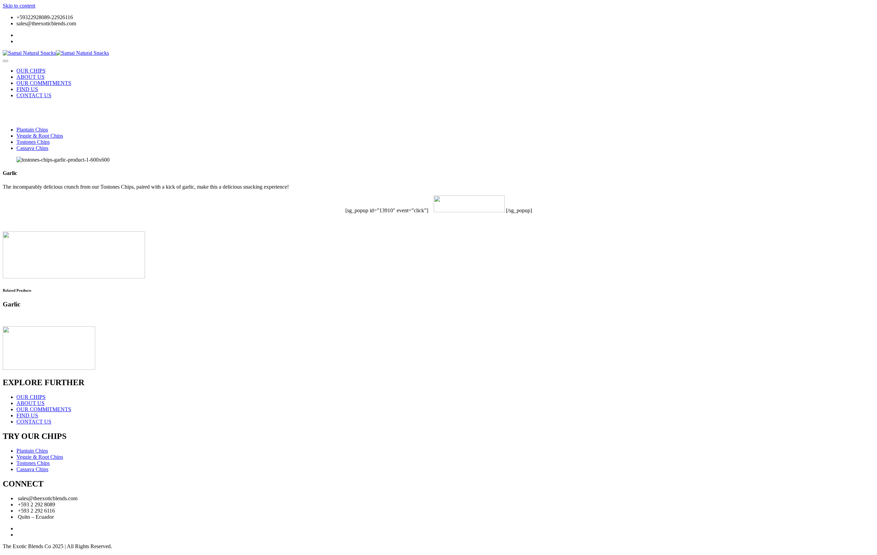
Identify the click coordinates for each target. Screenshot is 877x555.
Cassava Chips (32, 148)
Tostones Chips (33, 142)
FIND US (27, 89)
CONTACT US (33, 95)
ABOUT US (30, 77)
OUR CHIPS (31, 71)
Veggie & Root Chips (39, 136)
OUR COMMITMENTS (43, 83)
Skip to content (19, 6)
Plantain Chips (32, 130)
